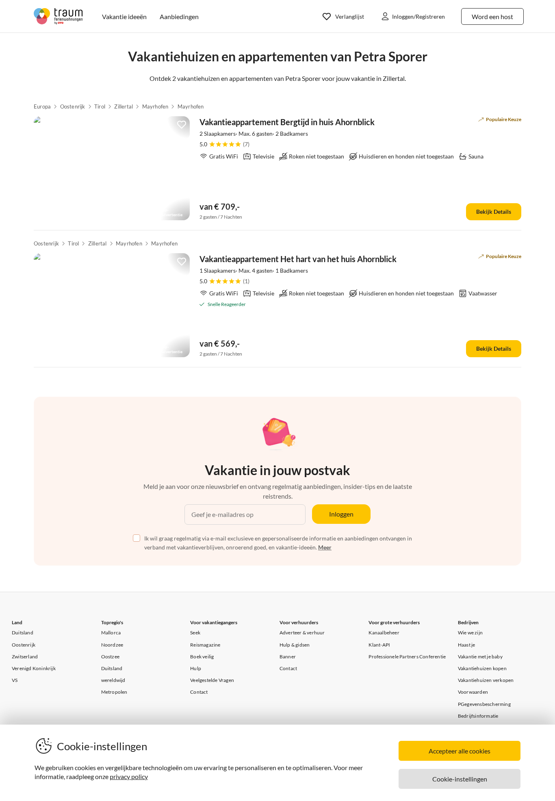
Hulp (195, 668)
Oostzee (110, 656)
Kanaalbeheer (384, 633)
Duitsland (22, 633)
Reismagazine (205, 645)
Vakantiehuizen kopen (482, 668)
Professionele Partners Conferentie (407, 656)
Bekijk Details (493, 211)
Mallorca (111, 633)
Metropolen (114, 692)
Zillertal (123, 106)
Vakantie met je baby (480, 656)
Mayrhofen (155, 106)
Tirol (99, 106)
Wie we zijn (470, 633)
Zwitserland (25, 656)
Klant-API (379, 645)
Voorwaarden (473, 692)
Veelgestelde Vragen (212, 680)
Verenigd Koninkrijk (34, 668)
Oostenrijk (72, 106)
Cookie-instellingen (459, 779)
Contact (199, 692)
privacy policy (129, 776)
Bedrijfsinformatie (478, 716)
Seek (195, 633)
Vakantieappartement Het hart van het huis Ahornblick (298, 259)
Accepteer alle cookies (459, 751)
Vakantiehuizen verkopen (486, 680)
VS (14, 680)
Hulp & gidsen (295, 645)
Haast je (466, 645)
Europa (42, 106)
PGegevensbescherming (484, 704)
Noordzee (112, 645)
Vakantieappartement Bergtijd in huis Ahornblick (287, 122)
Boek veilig (202, 656)
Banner (288, 656)
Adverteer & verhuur (302, 633)
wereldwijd (113, 680)
